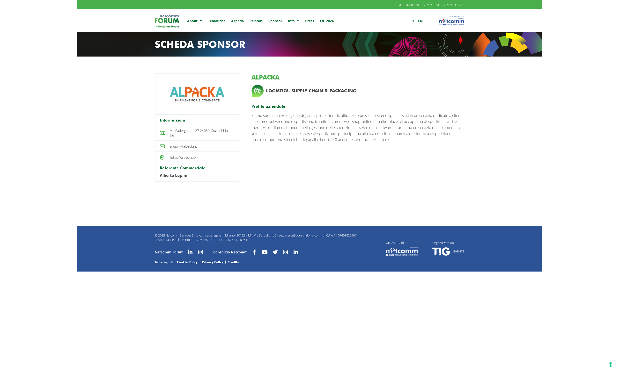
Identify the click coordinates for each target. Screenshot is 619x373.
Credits (233, 262)
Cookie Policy (187, 262)
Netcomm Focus (450, 4)
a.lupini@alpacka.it (183, 146)
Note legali (164, 262)
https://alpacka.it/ (183, 157)
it (413, 21)
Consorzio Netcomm (413, 4)
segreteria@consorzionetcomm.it (302, 235)
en (420, 21)
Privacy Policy (212, 262)
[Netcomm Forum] (167, 21)
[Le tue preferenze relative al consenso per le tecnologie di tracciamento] (610, 364)
